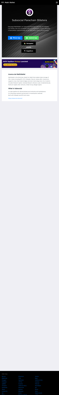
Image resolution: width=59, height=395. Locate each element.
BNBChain (4, 378)
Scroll (20, 393)
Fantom (20, 389)
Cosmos (37, 382)
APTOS (20, 382)
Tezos (3, 389)
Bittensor (20, 391)
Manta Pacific (38, 393)
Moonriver (21, 387)
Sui (36, 387)
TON (19, 378)
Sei (2, 393)
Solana (37, 376)
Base (36, 378)
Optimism (21, 380)
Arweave (4, 385)
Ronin (36, 389)
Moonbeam (38, 385)
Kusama (20, 383)
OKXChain (4, 387)
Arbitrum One (38, 380)
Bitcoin (4, 376)
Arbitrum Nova (22, 385)
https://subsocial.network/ (15, 98)
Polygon (4, 380)
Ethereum (21, 376)
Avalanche (4, 391)
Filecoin (37, 383)
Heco (36, 391)
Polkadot (4, 382)
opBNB (4, 383)
